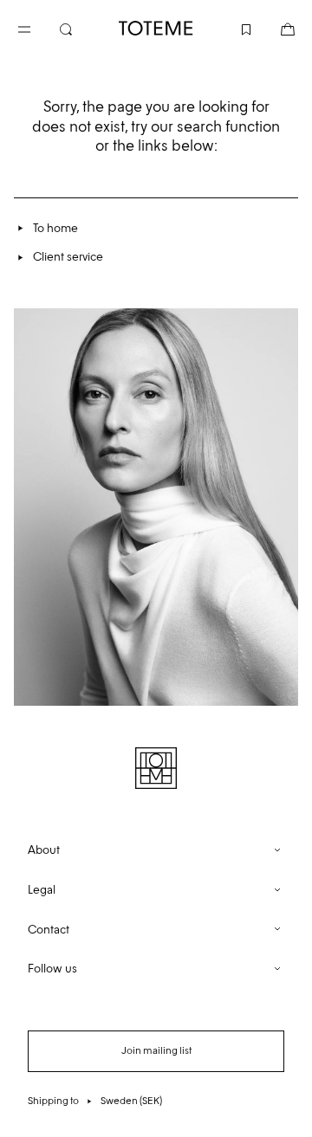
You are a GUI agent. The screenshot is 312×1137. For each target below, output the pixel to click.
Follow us (52, 968)
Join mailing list (156, 1050)
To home (55, 228)
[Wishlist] (232, 27)
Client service (68, 256)
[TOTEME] (156, 28)
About (44, 850)
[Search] (80, 27)
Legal (41, 889)
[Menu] (38, 27)
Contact (48, 929)
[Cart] (274, 27)
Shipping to (95, 1101)
